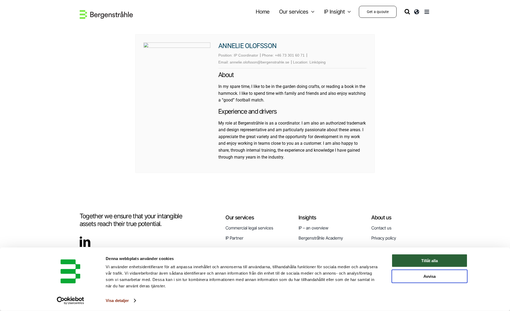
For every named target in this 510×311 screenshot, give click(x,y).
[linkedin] (85, 241)
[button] (407, 11)
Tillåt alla (429, 260)
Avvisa (429, 276)
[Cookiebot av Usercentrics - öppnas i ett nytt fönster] (70, 301)
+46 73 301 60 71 (290, 55)
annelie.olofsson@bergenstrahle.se (259, 62)
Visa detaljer (117, 300)
